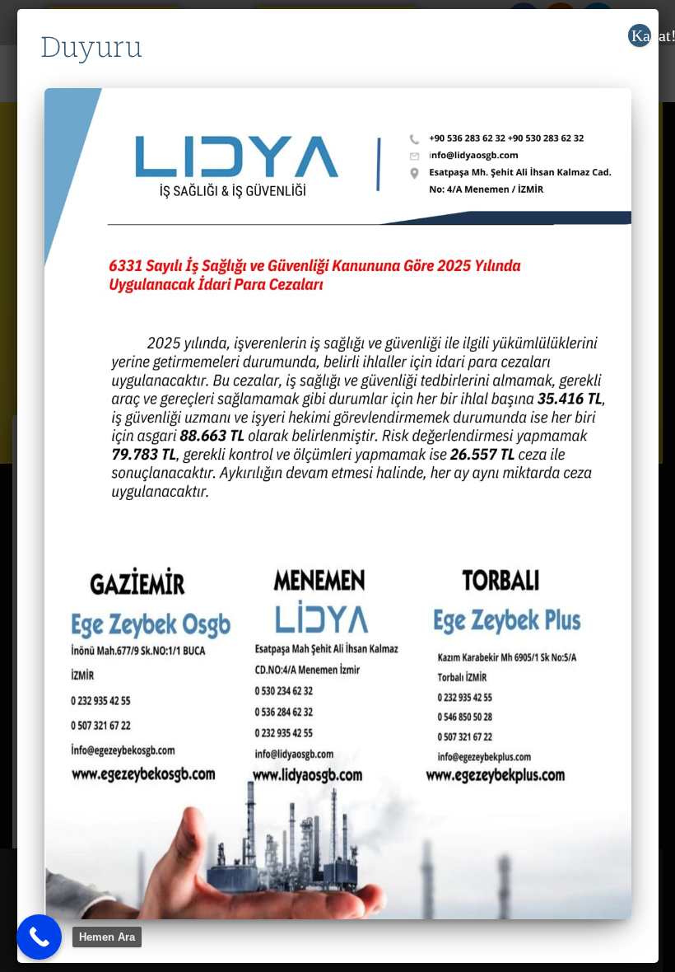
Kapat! (641, 35)
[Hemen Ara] (39, 937)
